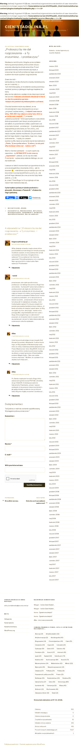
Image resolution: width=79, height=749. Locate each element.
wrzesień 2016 (54, 166)
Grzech (51, 652)
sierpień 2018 (53, 104)
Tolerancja (52, 685)
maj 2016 (52, 170)
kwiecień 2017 (54, 150)
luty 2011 (52, 392)
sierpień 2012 (53, 323)
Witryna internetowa (14, 465)
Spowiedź (38, 212)
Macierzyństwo (41, 663)
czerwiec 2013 (54, 285)
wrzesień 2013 (54, 277)
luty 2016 (52, 181)
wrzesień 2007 (54, 549)
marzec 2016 (53, 177)
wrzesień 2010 (54, 411)
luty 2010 (52, 438)
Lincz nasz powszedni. (45, 620)
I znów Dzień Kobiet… (47, 605)
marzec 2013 (53, 296)
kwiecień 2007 (54, 568)
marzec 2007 (53, 572)
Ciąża (50, 645)
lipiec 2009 (53, 465)
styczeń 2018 (53, 124)
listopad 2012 (53, 311)
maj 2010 (52, 426)
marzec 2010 (53, 434)
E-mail (8, 455)
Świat (55, 693)
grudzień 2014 (54, 223)
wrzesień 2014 (54, 231)
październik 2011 (54, 361)
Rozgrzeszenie (14, 212)
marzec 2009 (53, 480)
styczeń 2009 (54, 488)
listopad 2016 (53, 162)
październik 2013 (54, 273)
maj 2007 (52, 564)
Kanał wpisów (9, 623)
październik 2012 (54, 315)
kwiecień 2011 (54, 384)
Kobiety (39, 660)
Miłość (69, 663)
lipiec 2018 (52, 108)
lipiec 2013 (52, 281)
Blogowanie (40, 641)
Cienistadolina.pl (26, 27)
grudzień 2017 (54, 127)
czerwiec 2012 (54, 331)
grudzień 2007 (54, 537)
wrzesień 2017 (54, 135)
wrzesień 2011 (54, 365)
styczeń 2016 (53, 185)
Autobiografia (57, 637)
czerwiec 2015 (54, 204)
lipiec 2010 (52, 419)
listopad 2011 (53, 357)
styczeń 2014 (53, 261)
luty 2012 (52, 346)
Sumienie (39, 685)
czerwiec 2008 (54, 514)
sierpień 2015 (53, 200)
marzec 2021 (53, 66)
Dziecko (61, 648)
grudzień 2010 (54, 400)
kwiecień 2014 (54, 250)
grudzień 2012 (54, 307)
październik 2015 (54, 193)
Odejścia (39, 671)
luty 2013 (52, 300)
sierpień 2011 (53, 369)
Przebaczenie (26, 211)
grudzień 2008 (54, 491)
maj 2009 (52, 472)
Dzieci (50, 648)
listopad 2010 (53, 403)
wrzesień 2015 (54, 196)
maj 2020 (52, 93)
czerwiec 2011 (54, 376)
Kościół (65, 660)
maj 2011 (52, 380)
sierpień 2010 (53, 415)
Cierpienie (40, 645)
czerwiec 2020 (54, 89)
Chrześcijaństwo (56, 641)
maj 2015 (52, 208)
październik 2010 (55, 407)
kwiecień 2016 (54, 173)
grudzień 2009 (54, 445)
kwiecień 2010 (54, 430)
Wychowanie (52, 689)
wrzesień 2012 (54, 319)
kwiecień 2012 (54, 338)
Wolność (39, 689)
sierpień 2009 (54, 461)
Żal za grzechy (32, 214)
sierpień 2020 (54, 81)
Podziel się (36, 198)
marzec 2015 (53, 216)
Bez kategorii (14, 208)
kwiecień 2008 (54, 522)
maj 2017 (52, 147)
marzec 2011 (53, 388)
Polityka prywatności (11, 744)
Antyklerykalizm (52, 634)
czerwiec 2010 (54, 422)
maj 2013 (52, 288)
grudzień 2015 (54, 189)
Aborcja (39, 634)
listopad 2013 (53, 269)
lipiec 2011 (52, 373)
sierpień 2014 (53, 235)
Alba (27, 46)
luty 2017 (52, 158)
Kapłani (48, 656)
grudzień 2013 (54, 265)
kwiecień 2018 (54, 112)
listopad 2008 (54, 495)
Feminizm (39, 652)
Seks (52, 682)
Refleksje (37, 211)
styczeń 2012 (53, 350)
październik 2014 (54, 227)
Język (38, 656)
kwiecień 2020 (54, 97)
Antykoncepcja (41, 637)
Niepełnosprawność (56, 667)
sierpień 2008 (54, 507)
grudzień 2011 (53, 354)
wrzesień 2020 (54, 78)
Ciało (69, 641)
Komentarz (9, 416)
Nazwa (8, 444)
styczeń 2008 (54, 534)
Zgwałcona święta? (45, 612)
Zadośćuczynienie (16, 214)
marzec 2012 (53, 342)
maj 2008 (52, 518)
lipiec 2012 (52, 327)
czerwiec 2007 (54, 560)
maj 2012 (52, 334)
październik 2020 (55, 74)
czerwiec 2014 (54, 242)
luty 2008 (52, 530)
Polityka (50, 671)
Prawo (59, 674)
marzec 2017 (53, 154)
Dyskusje (39, 648)
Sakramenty (27, 212)
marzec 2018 (53, 116)
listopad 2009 (54, 449)
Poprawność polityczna (44, 674)
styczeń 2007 (54, 580)
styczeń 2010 (53, 442)
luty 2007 (52, 576)
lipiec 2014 (52, 239)
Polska (60, 671)
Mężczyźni (40, 667)
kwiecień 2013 (54, 292)
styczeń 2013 (53, 304)
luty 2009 (52, 484)
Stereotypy (63, 682)
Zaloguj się (8, 619)
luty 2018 (52, 120)
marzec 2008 (53, 526)
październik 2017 (54, 131)
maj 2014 (52, 246)
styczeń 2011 (53, 396)
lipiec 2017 (52, 139)
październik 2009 (55, 453)
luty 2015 (52, 219)
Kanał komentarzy (10, 627)
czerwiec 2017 (54, 143)
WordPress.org (9, 630)
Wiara (24, 208)
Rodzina (66, 678)
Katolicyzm (60, 656)
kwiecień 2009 (54, 476)
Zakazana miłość (42, 693)
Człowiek (61, 645)
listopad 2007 (54, 541)
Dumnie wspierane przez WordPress (32, 744)
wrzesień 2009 (54, 457)
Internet (61, 652)
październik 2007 (55, 545)
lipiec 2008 (53, 511)
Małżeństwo (56, 663)
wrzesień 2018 (54, 101)
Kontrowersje (52, 660)
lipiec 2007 (53, 557)
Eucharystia (13, 211)
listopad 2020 (54, 70)
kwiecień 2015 (54, 212)
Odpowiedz (16, 268)
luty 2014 (52, 258)
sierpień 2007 (54, 553)
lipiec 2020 (53, 85)
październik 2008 (55, 499)
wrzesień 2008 (54, 503)
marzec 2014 (53, 254)
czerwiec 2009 (54, 469)
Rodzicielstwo (53, 678)
